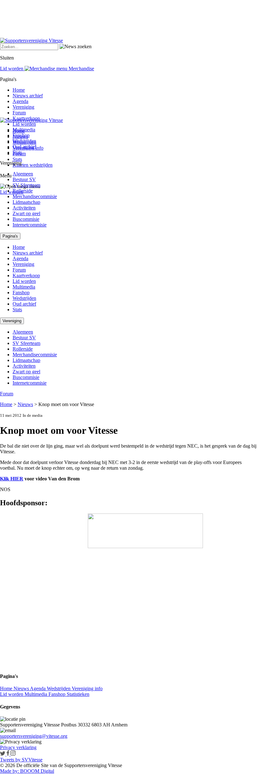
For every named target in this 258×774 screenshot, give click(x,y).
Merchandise (80, 68)
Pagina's (10, 236)
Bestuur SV (24, 179)
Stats (17, 159)
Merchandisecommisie (35, 196)
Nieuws (25, 404)
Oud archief (24, 146)
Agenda (20, 101)
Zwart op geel (26, 213)
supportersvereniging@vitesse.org (33, 736)
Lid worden (11, 192)
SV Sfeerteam (26, 185)
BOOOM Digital (36, 771)
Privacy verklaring (18, 747)
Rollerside (23, 190)
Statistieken (78, 694)
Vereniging (23, 107)
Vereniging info (87, 688)
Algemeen (23, 173)
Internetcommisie (30, 224)
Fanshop (21, 135)
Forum (19, 112)
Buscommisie (26, 219)
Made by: (9, 771)
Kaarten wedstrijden (33, 165)
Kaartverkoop (26, 118)
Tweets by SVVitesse (21, 759)
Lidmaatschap (26, 202)
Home (19, 90)
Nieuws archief (28, 95)
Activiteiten (24, 207)
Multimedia (24, 129)
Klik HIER (11, 478)
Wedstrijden (24, 141)
